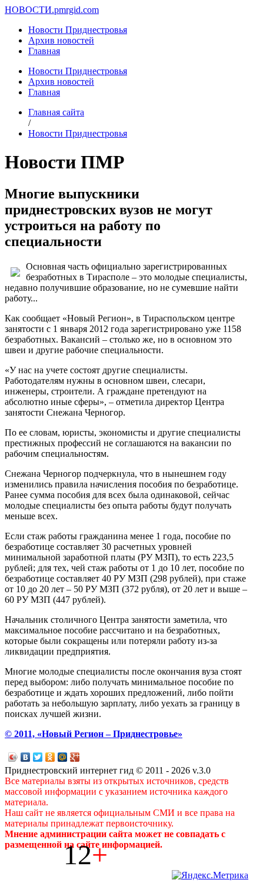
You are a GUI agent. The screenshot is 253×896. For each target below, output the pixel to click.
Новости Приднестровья (77, 30)
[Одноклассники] (50, 757)
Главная (44, 51)
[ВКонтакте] (25, 757)
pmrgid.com (76, 10)
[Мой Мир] (62, 757)
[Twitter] (38, 757)
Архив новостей (61, 40)
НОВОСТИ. (29, 10)
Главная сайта (56, 112)
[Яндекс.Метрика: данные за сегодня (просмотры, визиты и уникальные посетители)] (210, 875)
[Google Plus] (75, 757)
